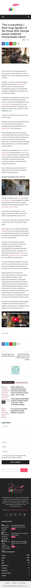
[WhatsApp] (14, 43)
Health (7, 21)
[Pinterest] (11, 43)
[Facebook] (3, 43)
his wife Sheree (23, 253)
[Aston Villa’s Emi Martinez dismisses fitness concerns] (6, 528)
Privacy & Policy (22, 583)
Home (3, 21)
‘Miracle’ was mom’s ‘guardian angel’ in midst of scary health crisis (19, 543)
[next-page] (5, 417)
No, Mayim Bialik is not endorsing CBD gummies (8, 355)
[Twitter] (7, 43)
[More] (18, 43)
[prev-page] (3, 417)
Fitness (13, 528)
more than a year (6, 200)
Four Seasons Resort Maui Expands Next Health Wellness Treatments (19, 411)
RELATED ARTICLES (8, 382)
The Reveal (21, 198)
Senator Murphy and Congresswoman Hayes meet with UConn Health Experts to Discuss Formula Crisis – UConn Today (19, 391)
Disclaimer (14, 583)
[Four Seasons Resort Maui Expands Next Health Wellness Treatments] (6, 414)
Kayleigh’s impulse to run (15, 255)
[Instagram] (11, 514)
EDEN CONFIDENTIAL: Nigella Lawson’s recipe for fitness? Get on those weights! (22, 357)
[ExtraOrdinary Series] (15, 7)
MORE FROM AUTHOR (21, 382)
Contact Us (7, 583)
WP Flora (26, 586)
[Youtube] (24, 514)
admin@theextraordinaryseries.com (18, 510)
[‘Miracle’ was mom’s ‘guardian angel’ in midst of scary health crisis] (6, 546)
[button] (2, 17)
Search (24, 470)
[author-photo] (16, 374)
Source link (5, 333)
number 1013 (21, 84)
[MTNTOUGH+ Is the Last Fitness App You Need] (6, 537)
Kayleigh (4, 231)
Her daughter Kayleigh (8, 104)
